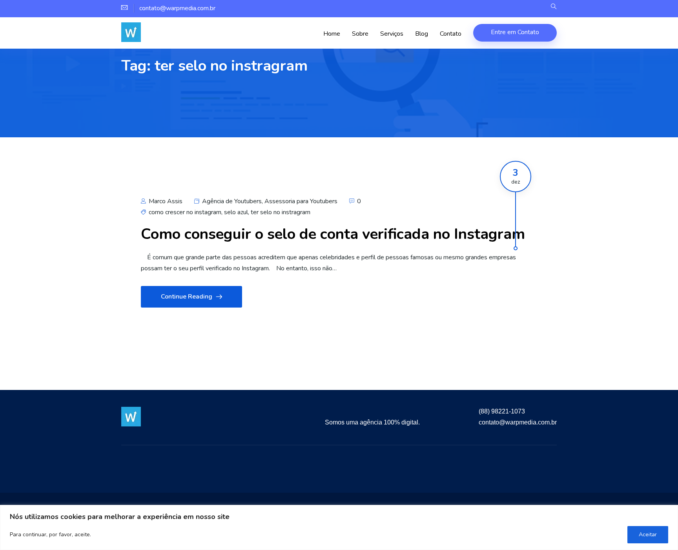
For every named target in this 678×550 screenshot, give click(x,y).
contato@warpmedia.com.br (518, 422)
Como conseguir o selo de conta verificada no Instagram (333, 234)
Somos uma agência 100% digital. (372, 422)
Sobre (360, 33)
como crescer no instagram (185, 212)
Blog (421, 33)
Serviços (391, 33)
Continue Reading (186, 296)
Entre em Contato (515, 32)
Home (331, 33)
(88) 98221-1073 (502, 411)
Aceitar (648, 534)
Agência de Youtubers (232, 201)
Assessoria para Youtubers (300, 201)
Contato (450, 33)
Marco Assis (164, 201)
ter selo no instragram (280, 212)
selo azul (236, 212)
